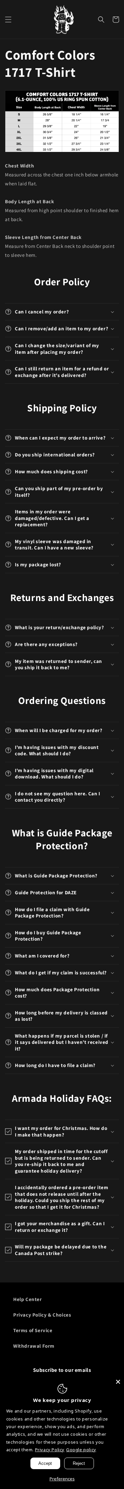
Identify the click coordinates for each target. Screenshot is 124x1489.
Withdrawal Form (34, 1346)
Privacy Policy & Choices (42, 1315)
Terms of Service (33, 1330)
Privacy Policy (49, 1450)
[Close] (118, 1381)
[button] (8, 19)
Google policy (81, 1450)
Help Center (27, 1299)
